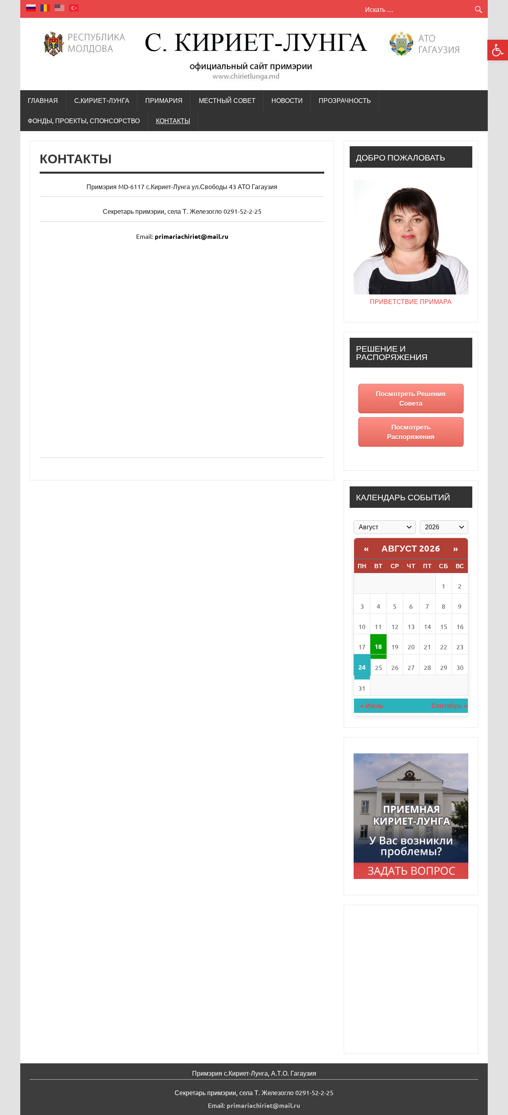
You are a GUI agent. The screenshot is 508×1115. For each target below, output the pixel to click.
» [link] (455, 548)
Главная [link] (43, 100)
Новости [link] (287, 100)
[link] (497, 50)
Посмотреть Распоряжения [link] (411, 432)
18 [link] (378, 646)
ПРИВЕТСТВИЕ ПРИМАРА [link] (411, 301)
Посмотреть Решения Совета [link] (411, 398)
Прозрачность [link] (345, 100)
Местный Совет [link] (227, 100)
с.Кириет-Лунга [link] (101, 100)
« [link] (366, 548)
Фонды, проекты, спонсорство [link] (84, 120)
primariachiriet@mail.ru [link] (191, 236)
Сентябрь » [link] (449, 705)
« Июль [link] (372, 705)
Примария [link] (164, 100)
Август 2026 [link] (411, 548)
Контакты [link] (173, 120)
